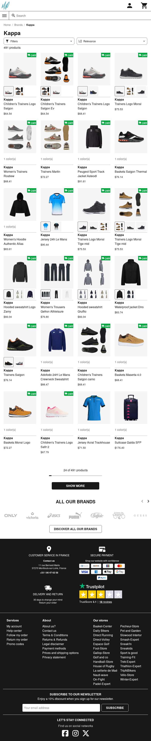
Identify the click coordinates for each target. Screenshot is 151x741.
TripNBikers (128, 670)
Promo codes (15, 644)
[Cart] (144, 5)
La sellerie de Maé (105, 670)
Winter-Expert (129, 679)
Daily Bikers (101, 630)
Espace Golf (101, 644)
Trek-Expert (127, 661)
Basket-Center (102, 626)
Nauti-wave (100, 675)
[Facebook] (65, 734)
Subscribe (115, 708)
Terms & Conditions (55, 635)
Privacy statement (54, 657)
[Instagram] (75, 734)
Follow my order (17, 635)
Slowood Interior (131, 635)
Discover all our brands (75, 529)
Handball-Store (103, 661)
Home (7, 25)
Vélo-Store (127, 675)
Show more (75, 486)
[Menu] (4, 15)
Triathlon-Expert (130, 666)
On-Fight (99, 679)
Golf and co (100, 657)
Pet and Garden (130, 630)
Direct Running (103, 635)
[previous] (142, 502)
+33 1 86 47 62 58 (49, 572)
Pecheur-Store (129, 626)
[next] (148, 502)
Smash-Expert (129, 639)
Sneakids (126, 648)
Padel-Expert (101, 684)
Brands (18, 25)
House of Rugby (103, 666)
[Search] (13, 15)
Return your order (48, 602)
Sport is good (129, 653)
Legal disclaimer (53, 644)
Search (21, 15)
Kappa (8, 99)
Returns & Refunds (54, 639)
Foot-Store (100, 648)
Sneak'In (126, 644)
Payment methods (54, 648)
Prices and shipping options (60, 653)
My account (14, 626)
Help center (14, 630)
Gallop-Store (101, 653)
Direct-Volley (101, 639)
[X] (85, 734)
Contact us (49, 560)
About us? (49, 626)
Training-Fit (127, 657)
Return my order (17, 639)
